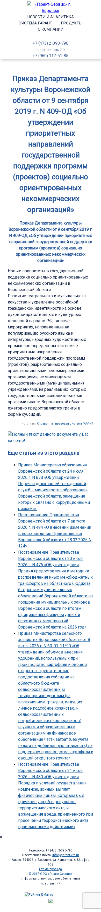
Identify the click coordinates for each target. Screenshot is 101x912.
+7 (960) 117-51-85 (50, 55)
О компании (50, 29)
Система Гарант (35, 23)
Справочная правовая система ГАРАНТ (65, 423)
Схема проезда (50, 869)
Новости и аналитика (50, 17)
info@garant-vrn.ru (65, 855)
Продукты (71, 23)
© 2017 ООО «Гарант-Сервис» (50, 874)
